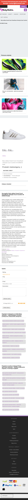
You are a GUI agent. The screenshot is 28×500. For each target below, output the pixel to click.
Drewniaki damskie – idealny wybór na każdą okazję (13, 329)
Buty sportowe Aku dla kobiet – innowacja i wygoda (13, 398)
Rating (4, 272)
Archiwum (14, 463)
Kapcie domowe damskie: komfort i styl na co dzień (13, 320)
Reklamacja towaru (14, 454)
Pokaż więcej (7, 307)
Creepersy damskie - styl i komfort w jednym (12, 354)
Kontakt (14, 435)
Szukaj (23, 6)
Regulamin (14, 438)
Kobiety (14, 424)
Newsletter (14, 470)
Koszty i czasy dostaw (14, 449)
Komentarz (5, 286)
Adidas (4, 155)
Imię (4, 276)
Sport (14, 429)
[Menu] (25, 10)
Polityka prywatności (14, 440)
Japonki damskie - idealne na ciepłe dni (11, 345)
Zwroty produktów (14, 452)
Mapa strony (14, 443)
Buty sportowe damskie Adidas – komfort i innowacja (13, 388)
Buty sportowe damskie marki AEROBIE (11, 394)
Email (4, 281)
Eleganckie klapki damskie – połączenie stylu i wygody (14, 332)
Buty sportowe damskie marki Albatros (11, 401)
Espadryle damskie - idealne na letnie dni (11, 357)
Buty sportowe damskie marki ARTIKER (11, 409)
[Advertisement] (14, 40)
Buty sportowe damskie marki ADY (10, 391)
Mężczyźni (14, 426)
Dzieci (14, 421)
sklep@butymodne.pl (14, 474)
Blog (14, 461)
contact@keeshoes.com (17, 3)
